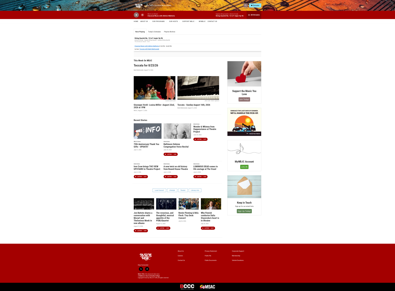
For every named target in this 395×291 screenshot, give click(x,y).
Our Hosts (173, 21)
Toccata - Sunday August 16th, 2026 (193, 105)
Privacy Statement (211, 251)
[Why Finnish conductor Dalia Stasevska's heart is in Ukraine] (211, 204)
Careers (180, 256)
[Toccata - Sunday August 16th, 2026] (198, 88)
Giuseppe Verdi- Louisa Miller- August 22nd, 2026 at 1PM (154, 106)
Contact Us (212, 21)
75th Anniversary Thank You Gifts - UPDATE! (146, 145)
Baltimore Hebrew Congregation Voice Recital (176, 145)
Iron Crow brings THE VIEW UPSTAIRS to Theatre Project (147, 167)
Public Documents (211, 260)
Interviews (167, 141)
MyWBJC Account (244, 161)
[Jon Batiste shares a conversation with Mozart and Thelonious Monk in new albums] (144, 204)
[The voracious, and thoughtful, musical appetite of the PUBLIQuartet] (166, 204)
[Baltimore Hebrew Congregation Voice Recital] (177, 131)
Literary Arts (195, 190)
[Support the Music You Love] (244, 74)
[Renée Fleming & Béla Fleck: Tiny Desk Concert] (188, 204)
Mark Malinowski (138, 70)
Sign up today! (244, 211)
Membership (236, 256)
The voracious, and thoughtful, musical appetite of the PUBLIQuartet (165, 217)
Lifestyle (172, 190)
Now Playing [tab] (140, 32)
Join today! (244, 99)
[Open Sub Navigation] (149, 21)
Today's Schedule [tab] (154, 32)
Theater (183, 190)
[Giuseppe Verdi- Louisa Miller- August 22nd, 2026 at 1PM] (154, 88)
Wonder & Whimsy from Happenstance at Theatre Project (204, 129)
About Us (144, 21)
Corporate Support (238, 251)
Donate (256, 5)
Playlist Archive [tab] (169, 32)
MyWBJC (202, 21)
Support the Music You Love (244, 92)
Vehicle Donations (238, 260)
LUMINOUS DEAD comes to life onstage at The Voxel (205, 167)
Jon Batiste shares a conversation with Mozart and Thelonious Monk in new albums (143, 218)
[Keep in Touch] (244, 186)
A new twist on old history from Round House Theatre (176, 167)
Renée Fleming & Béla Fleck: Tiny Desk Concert (188, 215)
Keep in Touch (244, 202)
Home (136, 21)
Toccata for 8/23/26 (146, 65)
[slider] (145, 15)
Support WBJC (188, 21)
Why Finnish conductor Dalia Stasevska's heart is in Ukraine (210, 217)
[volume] (142, 15)
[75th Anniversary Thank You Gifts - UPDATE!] (147, 131)
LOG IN (244, 167)
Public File (208, 256)
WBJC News (137, 141)
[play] (136, 15)
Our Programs (158, 21)
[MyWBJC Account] (244, 148)
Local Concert (159, 190)
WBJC (135, 110)
